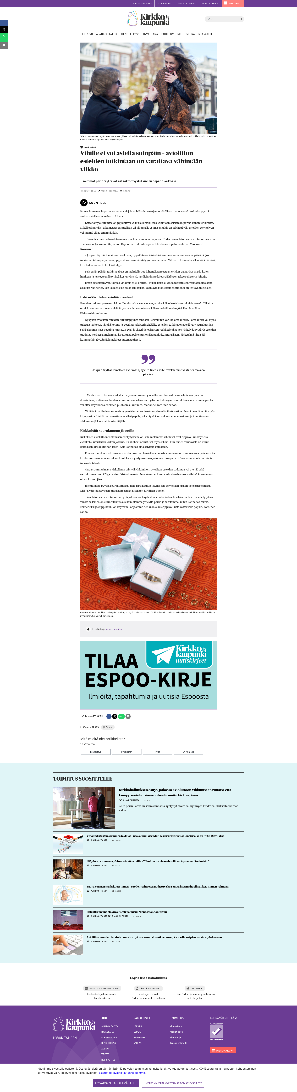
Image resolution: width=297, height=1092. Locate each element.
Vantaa (137, 1042)
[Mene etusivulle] (74, 1023)
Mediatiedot (176, 1031)
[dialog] (148, 1078)
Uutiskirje (196, 988)
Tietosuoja (175, 1037)
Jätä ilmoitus (164, 3)
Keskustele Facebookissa (104, 988)
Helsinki (138, 1026)
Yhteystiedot (176, 1026)
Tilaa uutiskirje (210, 3)
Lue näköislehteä (142, 3)
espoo (109, 727)
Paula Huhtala (109, 191)
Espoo (137, 1031)
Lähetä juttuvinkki (186, 3)
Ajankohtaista (109, 1026)
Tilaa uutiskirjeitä (178, 1042)
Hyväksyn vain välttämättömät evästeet (173, 1083)
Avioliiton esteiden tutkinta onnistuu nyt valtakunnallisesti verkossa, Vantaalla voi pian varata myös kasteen (154, 937)
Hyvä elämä (107, 1031)
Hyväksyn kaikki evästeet (116, 1083)
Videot (105, 1054)
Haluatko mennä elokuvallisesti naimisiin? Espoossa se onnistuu (127, 912)
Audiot (105, 1048)
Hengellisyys (108, 1042)
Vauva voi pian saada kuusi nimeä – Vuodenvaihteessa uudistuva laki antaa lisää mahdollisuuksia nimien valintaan (158, 886)
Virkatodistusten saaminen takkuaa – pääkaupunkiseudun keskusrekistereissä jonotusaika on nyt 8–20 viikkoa (155, 836)
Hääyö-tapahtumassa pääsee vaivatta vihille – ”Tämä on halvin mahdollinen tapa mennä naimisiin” (148, 861)
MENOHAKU (235, 3)
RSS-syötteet (109, 1059)
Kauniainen (140, 1037)
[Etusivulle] (149, 18)
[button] (109, 716)
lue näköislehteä (222, 1017)
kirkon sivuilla (114, 629)
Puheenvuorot (109, 1037)
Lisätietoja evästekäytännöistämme (122, 1072)
